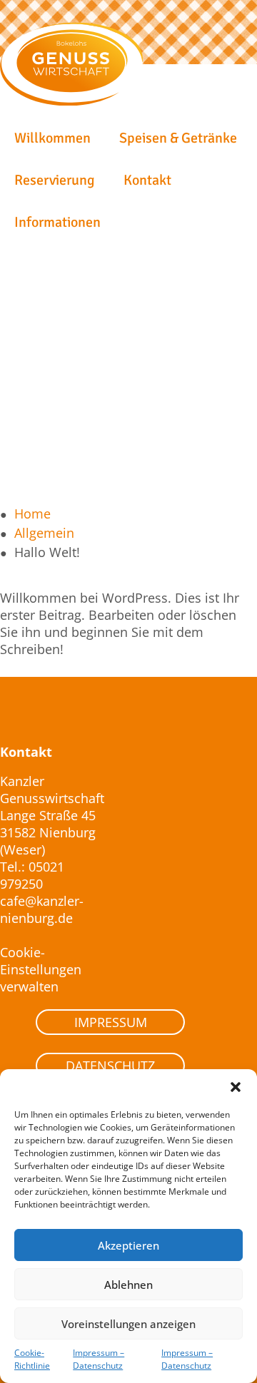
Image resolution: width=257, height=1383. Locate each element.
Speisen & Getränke (178, 138)
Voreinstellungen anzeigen (128, 1324)
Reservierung (54, 180)
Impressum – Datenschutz (98, 1359)
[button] (235, 1087)
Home (32, 513)
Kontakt (147, 180)
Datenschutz (110, 1065)
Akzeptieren (128, 1245)
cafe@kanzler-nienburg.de (42, 909)
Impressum (110, 1022)
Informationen (57, 222)
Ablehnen (128, 1284)
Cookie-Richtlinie (32, 1359)
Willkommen (52, 138)
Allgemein (44, 532)
